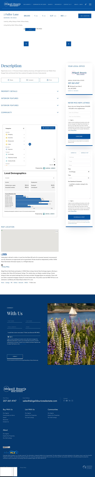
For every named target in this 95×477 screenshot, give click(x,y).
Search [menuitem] (50, 4)
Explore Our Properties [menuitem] (31, 415)
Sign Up (76, 4)
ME (11, 282)
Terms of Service (72, 223)
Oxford (15, 282)
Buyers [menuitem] (3, 471)
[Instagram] (72, 401)
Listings (7, 282)
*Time (69, 175)
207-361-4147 (73, 83)
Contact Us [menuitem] (67, 4)
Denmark (21, 282)
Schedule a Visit (84, 152)
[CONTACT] (84, 16)
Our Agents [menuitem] (26, 4)
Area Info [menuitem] (4, 475)
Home (2, 282)
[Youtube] (67, 401)
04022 (26, 282)
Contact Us (70, 90)
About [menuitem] (3, 470)
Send (15, 356)
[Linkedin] (69, 401)
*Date (69, 169)
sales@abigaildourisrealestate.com (40, 400)
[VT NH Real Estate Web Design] (87, 467)
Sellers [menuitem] (3, 473)
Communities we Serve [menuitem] (39, 4)
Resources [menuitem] (58, 4)
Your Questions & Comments (75, 181)
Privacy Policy (5, 267)
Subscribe (79, 136)
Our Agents (76, 90)
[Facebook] (64, 401)
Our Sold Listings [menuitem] (29, 417)
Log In (81, 4)
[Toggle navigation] (90, 4)
